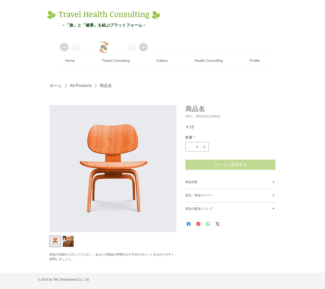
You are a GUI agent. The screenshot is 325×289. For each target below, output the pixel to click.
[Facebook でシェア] (189, 224)
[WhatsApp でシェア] (208, 224)
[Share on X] (218, 224)
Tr (62, 14)
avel (73, 14)
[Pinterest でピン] (198, 224)
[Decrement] (189, 146)
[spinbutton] (197, 146)
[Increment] (205, 146)
